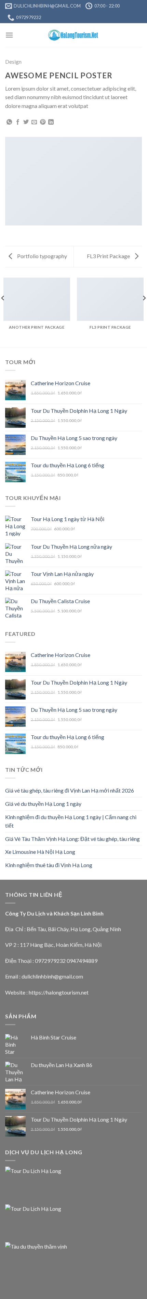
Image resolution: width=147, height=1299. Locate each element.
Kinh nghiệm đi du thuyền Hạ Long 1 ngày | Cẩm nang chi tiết (70, 821)
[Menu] (9, 35)
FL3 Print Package (109, 256)
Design (13, 61)
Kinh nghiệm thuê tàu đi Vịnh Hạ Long (48, 865)
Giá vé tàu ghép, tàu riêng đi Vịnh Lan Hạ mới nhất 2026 (69, 790)
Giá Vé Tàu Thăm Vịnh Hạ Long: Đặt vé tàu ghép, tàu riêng (72, 838)
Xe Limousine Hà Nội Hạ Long (40, 851)
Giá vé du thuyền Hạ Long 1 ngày (43, 803)
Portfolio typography (41, 256)
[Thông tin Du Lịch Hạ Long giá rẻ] (73, 35)
